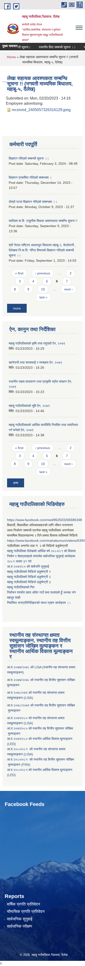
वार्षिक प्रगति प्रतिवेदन (23, 904)
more (17, 308)
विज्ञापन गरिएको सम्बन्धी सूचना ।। (29, 158)
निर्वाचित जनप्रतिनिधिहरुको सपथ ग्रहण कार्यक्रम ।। (39, 603)
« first (19, 273)
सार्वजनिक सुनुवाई (19, 919)
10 (43, 289)
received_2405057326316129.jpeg (41, 110)
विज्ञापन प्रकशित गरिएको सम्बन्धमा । (30, 177)
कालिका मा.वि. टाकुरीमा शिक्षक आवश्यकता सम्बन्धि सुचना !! (43, 221)
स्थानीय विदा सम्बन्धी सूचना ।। (53, 47)
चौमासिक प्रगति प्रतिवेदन (26, 911)
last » (43, 297)
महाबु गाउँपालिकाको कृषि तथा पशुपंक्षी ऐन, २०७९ (37, 343)
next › (68, 289)
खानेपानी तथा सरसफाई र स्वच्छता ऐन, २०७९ (35, 362)
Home (11, 57)
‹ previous (42, 273)
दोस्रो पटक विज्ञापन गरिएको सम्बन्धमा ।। (33, 202)
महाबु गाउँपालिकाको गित (21, 587)
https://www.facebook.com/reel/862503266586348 (44, 520)
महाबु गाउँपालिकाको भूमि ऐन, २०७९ (29, 406)
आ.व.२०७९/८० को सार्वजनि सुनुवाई (28, 566)
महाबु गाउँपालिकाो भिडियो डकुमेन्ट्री (28, 571)
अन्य (15, 483)
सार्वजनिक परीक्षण (19, 926)
